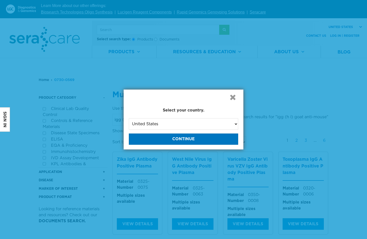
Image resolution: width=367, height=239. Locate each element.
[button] (233, 97)
